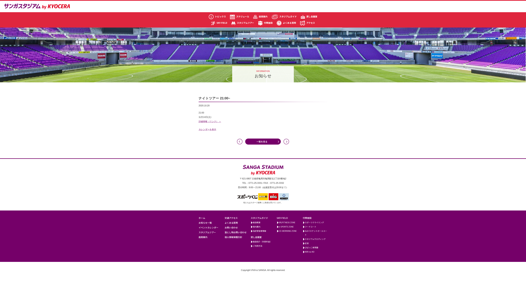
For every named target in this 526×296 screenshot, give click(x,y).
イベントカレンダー (208, 227)
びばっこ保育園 (311, 247)
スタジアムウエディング (315, 239)
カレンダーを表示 (207, 129)
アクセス (310, 22)
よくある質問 (289, 22)
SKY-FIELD (222, 22)
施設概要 (256, 222)
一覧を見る (261, 141)
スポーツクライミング (314, 222)
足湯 (307, 243)
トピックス (220, 16)
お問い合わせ (231, 227)
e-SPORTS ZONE (286, 226)
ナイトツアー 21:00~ (286, 141)
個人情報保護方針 (233, 237)
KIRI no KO (309, 251)
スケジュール (242, 16)
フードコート (310, 226)
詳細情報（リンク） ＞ (210, 121)
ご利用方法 (257, 245)
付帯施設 (268, 22)
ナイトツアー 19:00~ (239, 141)
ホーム (202, 218)
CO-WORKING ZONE (288, 231)
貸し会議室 (311, 16)
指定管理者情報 (259, 231)
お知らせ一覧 (205, 222)
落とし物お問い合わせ (236, 232)
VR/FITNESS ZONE (287, 222)
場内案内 (256, 226)
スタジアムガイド (288, 16)
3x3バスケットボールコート (316, 233)
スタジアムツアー (245, 22)
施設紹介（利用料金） (262, 241)
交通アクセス (231, 218)
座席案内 (263, 16)
